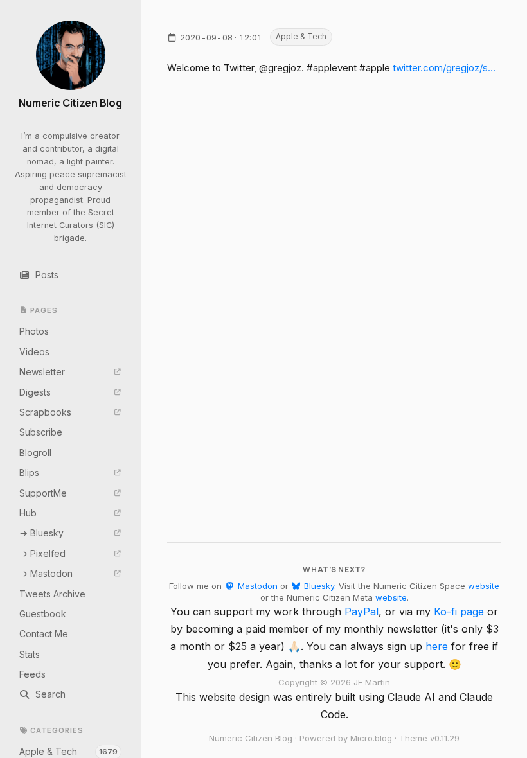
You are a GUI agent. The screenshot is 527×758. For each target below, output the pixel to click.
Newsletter (42, 371)
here (436, 646)
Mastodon (256, 586)
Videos (34, 351)
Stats (29, 654)
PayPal (361, 611)
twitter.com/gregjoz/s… (444, 68)
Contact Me (43, 633)
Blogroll (35, 452)
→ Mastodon (46, 573)
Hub (28, 512)
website (483, 586)
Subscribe (40, 432)
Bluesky (317, 586)
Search (50, 694)
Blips (29, 472)
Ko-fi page (459, 611)
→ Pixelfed (42, 553)
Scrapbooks (45, 412)
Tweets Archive (52, 593)
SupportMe (43, 493)
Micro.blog (371, 738)
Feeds (32, 674)
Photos (34, 331)
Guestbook (42, 613)
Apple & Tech (301, 36)
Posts (46, 274)
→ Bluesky (41, 532)
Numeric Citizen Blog (70, 103)
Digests (35, 392)
